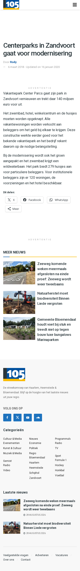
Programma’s (63, 438)
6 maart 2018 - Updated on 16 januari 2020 (34, 67)
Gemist (7, 460)
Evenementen (11, 443)
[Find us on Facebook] (7, 417)
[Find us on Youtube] (28, 417)
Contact (26, 559)
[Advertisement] (40, 78)
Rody (13, 62)
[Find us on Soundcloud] (38, 417)
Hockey (59, 465)
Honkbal (59, 470)
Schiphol (34, 472)
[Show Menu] (75, 5)
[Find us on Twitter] (17, 417)
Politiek (33, 448)
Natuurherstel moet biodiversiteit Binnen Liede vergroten (53, 298)
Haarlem (34, 462)
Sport (58, 455)
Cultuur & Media (12, 438)
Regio (32, 453)
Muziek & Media (12, 453)
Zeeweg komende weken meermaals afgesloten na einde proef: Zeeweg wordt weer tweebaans (54, 274)
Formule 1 (61, 460)
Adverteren (42, 555)
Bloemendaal (37, 457)
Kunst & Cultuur (12, 448)
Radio (6, 465)
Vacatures (61, 555)
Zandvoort (35, 478)
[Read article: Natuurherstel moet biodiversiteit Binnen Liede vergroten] (19, 302)
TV (56, 448)
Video (6, 470)
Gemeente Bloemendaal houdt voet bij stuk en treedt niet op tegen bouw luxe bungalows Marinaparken (56, 329)
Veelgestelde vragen (15, 555)
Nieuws (33, 438)
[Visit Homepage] (11, 5)
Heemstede (36, 467)
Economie (35, 443)
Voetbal (59, 475)
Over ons (8, 559)
